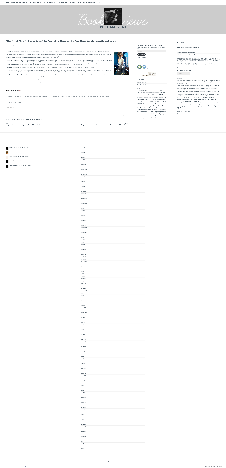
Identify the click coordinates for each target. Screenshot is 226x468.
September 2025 (84, 174)
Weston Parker (192, 95)
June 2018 (83, 385)
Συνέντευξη (212, 106)
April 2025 (83, 186)
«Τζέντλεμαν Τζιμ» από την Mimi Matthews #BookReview (187, 49)
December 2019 (83, 341)
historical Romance (72, 96)
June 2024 (83, 210)
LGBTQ (153, 97)
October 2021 (83, 288)
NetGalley (86, 96)
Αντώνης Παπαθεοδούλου (197, 97)
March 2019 (83, 363)
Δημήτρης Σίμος (209, 99)
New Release (155, 99)
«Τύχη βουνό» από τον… (13, 160)
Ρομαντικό (156, 117)
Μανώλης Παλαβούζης (201, 104)
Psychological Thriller (151, 101)
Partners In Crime (140, 101)
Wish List (79, 2)
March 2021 (83, 305)
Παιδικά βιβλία (151, 117)
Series (101, 96)
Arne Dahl (205, 80)
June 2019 (82, 356)
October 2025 (83, 171)
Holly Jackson (214, 85)
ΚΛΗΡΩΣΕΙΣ (72, 2)
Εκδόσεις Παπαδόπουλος (142, 113)
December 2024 (84, 196)
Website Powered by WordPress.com (112, 461)
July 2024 (82, 208)
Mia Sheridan (180, 91)
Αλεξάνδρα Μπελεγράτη (188, 97)
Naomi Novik (185, 91)
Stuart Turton (191, 94)
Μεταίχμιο (154, 115)
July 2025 (82, 179)
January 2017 (83, 426)
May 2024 (82, 213)
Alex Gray (191, 80)
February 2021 (83, 307)
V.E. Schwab (180, 95)
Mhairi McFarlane (216, 89)
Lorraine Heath (181, 89)
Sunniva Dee (197, 94)
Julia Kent (205, 86)
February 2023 (83, 249)
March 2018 (83, 392)
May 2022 (82, 271)
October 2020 (83, 317)
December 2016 (83, 429)
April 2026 (83, 157)
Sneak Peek (163, 104)
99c (137, 90)
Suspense (139, 106)
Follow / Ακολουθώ (141, 54)
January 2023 (83, 251)
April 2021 (82, 302)
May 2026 (82, 154)
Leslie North (215, 88)
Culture (166, 92)
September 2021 (84, 290)
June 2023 (83, 239)
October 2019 (83, 346)
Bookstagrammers (51, 2)
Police (144, 101)
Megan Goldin (209, 89)
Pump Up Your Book (158, 101)
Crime (163, 92)
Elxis (142, 95)
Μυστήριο (159, 115)
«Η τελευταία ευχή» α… (13, 165)
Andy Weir (201, 80)
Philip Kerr (203, 91)
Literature (161, 97)
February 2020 (83, 336)
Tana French (217, 94)
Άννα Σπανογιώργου (208, 95)
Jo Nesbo (200, 86)
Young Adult (140, 107)
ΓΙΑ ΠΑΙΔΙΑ (42, 2)
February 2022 (83, 278)
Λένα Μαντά (193, 104)
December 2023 (84, 225)
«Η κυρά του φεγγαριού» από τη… (24, 165)
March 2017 (83, 421)
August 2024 (83, 205)
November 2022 (84, 256)
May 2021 (82, 300)
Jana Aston (182, 86)
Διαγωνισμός (159, 107)
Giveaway (140, 97)
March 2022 (83, 276)
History (150, 97)
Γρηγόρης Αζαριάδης (185, 99)
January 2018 (83, 397)
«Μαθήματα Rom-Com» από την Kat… (22, 156)
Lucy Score (187, 89)
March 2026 (83, 159)
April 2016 (82, 448)
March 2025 (83, 188)
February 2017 (83, 424)
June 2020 (83, 327)
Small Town (106, 96)
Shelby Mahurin (180, 94)
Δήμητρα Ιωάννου (193, 99)
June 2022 (83, 268)
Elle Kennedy (211, 83)
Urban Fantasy (148, 106)
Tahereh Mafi (211, 94)
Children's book (153, 90)
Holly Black (209, 85)
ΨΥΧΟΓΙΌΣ (140, 119)
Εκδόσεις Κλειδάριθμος (143, 111)
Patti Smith (191, 91)
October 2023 (83, 230)
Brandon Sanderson (188, 82)
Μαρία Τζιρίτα (186, 106)
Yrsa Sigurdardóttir (200, 95)
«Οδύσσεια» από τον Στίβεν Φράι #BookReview (186, 52)
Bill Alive (218, 80)
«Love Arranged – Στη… (13, 147)
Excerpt (150, 95)
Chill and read (113, 27)
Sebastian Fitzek (215, 93)
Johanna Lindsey (194, 86)
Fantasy (155, 95)
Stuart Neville (186, 94)
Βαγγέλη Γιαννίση (208, 97)
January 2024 (83, 222)
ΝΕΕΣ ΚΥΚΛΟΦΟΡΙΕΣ (34, 2)
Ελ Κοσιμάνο (203, 102)
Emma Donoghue (181, 85)
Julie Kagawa (209, 86)
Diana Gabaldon (200, 83)
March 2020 (83, 334)
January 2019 (83, 368)
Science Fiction (152, 103)
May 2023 (82, 242)
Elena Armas (205, 83)
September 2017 (84, 407)
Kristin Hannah (184, 88)
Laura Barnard (190, 88)
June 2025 (83, 181)
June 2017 (82, 414)
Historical (146, 97)
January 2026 (83, 164)
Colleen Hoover (188, 83)
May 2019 (82, 358)
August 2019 (83, 351)
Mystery (139, 99)
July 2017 (82, 412)
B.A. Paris (214, 80)
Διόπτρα (139, 109)
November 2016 (83, 431)
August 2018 (83, 380)
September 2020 (84, 319)
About (99, 2)
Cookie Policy (23, 466)
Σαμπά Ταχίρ (197, 106)
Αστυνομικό (146, 107)
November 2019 (83, 344)
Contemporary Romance (151, 92)
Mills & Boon (80, 96)
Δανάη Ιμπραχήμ (201, 99)
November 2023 (84, 227)
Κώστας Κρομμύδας (187, 104)
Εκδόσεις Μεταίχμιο (160, 111)
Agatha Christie (186, 80)
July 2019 (82, 353)
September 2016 (84, 436)
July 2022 (82, 266)
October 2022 (83, 259)
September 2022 (84, 261)
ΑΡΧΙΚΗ (7, 2)
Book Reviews (14, 2)
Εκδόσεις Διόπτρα (158, 109)
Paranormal (162, 99)
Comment (125, 115)
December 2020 (84, 312)
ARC (53, 96)
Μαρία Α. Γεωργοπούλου (211, 104)
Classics (164, 90)
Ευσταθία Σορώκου (210, 102)
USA (152, 106)
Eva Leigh (36, 96)
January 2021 (83, 310)
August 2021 (83, 293)
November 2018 (84, 373)
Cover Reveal (159, 92)
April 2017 (82, 419)
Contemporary (141, 92)
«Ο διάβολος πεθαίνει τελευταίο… (25, 160)
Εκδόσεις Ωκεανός (191, 101)
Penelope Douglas (197, 91)
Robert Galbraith (215, 91)
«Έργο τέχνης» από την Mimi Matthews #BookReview (187, 54)
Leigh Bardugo (209, 88)
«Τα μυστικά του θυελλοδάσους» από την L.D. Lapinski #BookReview (104, 124)
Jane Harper (187, 86)
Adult (140, 90)
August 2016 (83, 438)
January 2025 (83, 193)
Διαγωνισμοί (152, 107)
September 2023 (84, 232)
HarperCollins (63, 96)
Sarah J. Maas (201, 93)
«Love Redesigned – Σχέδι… (24, 147)
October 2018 (83, 375)
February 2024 (83, 220)
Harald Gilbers (204, 85)
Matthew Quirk (198, 89)
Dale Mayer (194, 83)
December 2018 (83, 370)
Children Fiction (160, 90)
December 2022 (83, 254)
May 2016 (82, 446)
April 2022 (83, 273)
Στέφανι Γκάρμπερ (203, 106)
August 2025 (83, 176)
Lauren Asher (196, 88)
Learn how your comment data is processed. (32, 119)
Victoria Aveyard (186, 95)
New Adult (148, 99)
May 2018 (82, 387)
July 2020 (82, 324)
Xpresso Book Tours (159, 106)
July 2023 (82, 237)
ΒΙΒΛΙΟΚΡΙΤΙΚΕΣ (23, 2)
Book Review (27, 96)
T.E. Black (206, 94)
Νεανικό (146, 117)
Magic (165, 97)
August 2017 (83, 409)
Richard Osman (209, 91)
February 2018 (83, 395)
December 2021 (83, 283)
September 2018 (84, 378)
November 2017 (83, 402)
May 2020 (82, 329)
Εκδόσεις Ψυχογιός (159, 113)
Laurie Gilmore (202, 88)
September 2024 (84, 203)
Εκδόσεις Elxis (150, 109)
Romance (97, 96)
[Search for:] (183, 73)
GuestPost (198, 85)
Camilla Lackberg (206, 82)
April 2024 (83, 215)
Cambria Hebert (198, 82)
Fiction (160, 95)
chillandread (18, 96)
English (32, 96)
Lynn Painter (192, 89)
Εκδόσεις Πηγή (151, 113)
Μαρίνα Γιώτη (191, 106)
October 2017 (83, 404)
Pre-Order (146, 101)
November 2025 (84, 169)
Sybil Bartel (202, 94)
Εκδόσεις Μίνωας (150, 111)
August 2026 (83, 147)
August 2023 (83, 234)
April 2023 (83, 244)
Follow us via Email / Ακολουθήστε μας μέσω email (149, 45)
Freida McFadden (192, 85)
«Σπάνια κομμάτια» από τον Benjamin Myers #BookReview (188, 47)
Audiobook (57, 96)
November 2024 (84, 198)
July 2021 (82, 295)
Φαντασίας (161, 117)
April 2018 (83, 390)
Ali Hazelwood (196, 80)
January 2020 (83, 339)
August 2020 (83, 322)
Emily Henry (216, 83)
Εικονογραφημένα (144, 109)
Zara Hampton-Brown (44, 96)
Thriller (144, 106)
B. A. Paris (210, 80)
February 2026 (83, 162)
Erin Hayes (186, 85)
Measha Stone (204, 89)
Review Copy (92, 96)
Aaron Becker (180, 80)
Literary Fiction (156, 97)
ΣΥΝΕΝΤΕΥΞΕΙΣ (63, 2)
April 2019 (82, 361)
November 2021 (83, 285)
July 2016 (82, 441)
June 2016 (82, 443)
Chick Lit (149, 90)
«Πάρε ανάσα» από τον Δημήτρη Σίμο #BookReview (24, 124)
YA (166, 106)
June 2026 (83, 152)
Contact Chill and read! (89, 2)
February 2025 (83, 191)
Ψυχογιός (145, 119)
